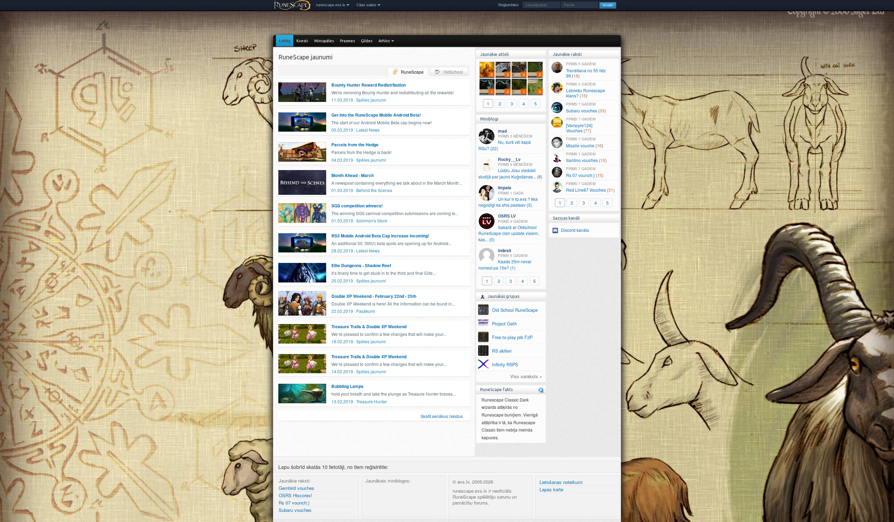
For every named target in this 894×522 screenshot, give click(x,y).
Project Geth (504, 324)
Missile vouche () (584, 142)
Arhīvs (384, 41)
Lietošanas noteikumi (561, 482)
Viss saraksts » (526, 376)
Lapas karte (551, 490)
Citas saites (366, 5)
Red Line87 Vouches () (590, 187)
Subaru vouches (295, 510)
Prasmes (347, 41)
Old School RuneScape (515, 310)
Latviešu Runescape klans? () (585, 90)
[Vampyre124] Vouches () (580, 125)
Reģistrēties (508, 5)
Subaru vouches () (586, 107)
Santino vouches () (586, 157)
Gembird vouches (296, 488)
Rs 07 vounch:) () (584, 172)
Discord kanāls (575, 230)
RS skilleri (502, 351)
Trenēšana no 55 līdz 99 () (586, 70)
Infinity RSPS (505, 364)
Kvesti (302, 41)
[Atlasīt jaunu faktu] (540, 390)
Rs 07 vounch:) (294, 503)
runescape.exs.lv (330, 5)
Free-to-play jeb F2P (512, 337)
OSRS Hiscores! (295, 496)
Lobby (284, 41)
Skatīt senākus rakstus (441, 416)
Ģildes (366, 41)
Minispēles (324, 41)
